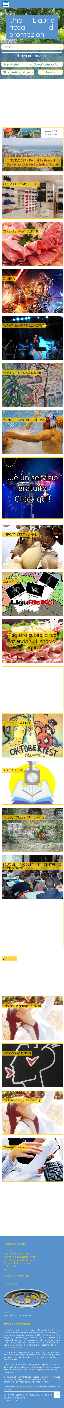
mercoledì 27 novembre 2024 (31, 134)
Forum (7, 1269)
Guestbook (10, 1266)
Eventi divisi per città (16, 1253)
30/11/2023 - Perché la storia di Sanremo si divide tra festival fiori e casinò (32, 162)
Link (6, 1272)
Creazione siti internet (16, 1275)
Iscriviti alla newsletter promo (21, 1260)
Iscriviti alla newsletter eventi (20, 1256)
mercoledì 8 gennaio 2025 (11, 133)
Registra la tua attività (17, 1263)
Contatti (8, 1250)
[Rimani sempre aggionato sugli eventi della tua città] (32, 517)
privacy (26, 1386)
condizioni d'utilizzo (13, 1347)
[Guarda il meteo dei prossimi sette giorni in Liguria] (22, 961)
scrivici (7, 1312)
